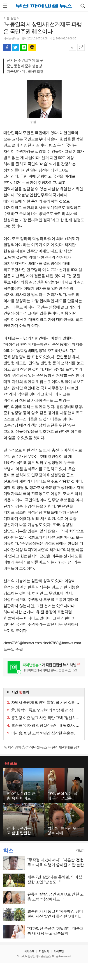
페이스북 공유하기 (7, 47)
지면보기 (44, 951)
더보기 (80, 850)
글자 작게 (72, 47)
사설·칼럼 (9, 18)
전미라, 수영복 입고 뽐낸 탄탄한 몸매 (21, 833)
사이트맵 (59, 951)
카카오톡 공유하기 (32, 47)
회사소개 (29, 951)
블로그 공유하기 (23, 47)
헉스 (8, 850)
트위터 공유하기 (15, 47)
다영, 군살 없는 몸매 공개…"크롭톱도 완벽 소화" (62, 798)
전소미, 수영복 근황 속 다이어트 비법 (21, 798)
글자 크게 (81, 47)
